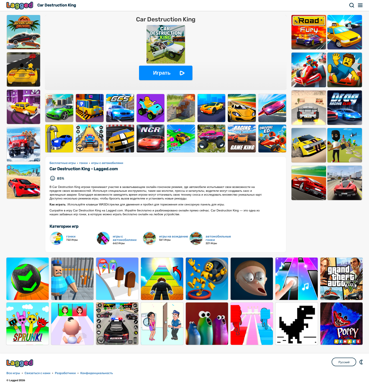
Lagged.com (20, 363)
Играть (162, 73)
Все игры (13, 373)
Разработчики (65, 373)
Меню (360, 5)
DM (361, 362)
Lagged (20, 5)
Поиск (352, 5)
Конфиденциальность (96, 373)
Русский (344, 362)
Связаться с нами (37, 373)
